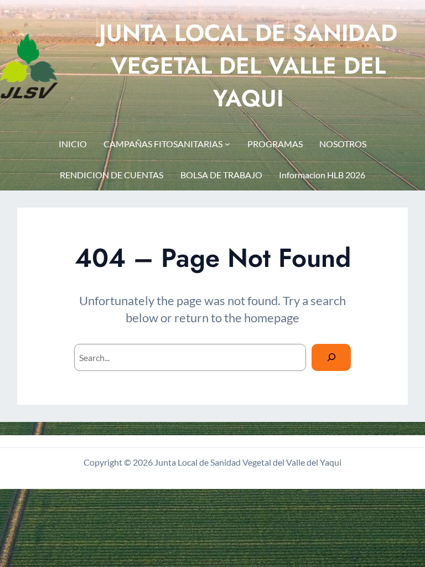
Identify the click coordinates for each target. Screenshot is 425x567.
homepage (271, 317)
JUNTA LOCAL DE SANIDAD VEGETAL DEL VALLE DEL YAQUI (248, 65)
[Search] (331, 357)
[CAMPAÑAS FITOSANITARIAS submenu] (227, 144)
